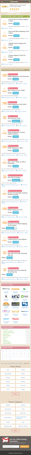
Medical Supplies (6, 341)
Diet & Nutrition (6, 334)
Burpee (8, 381)
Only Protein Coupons (24, 300)
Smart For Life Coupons (15, 314)
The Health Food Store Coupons (15, 307)
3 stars (14, 9)
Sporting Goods (8, 426)
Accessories (8, 413)
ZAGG (8, 385)
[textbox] (11, 446)
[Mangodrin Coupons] (15, 289)
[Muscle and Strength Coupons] (25, 304)
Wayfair (23, 377)
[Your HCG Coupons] (6, 304)
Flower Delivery (8, 417)
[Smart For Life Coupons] (15, 311)
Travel (23, 409)
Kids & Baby (8, 409)
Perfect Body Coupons (24, 314)
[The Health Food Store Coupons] (15, 304)
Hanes (23, 389)
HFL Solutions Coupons (15, 300)
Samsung (23, 385)
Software (23, 405)
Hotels (8, 422)
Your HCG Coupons (6, 307)
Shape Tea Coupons (6, 300)
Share (11, 28)
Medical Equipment (7, 335)
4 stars (16, 9)
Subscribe (25, 446)
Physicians (5, 340)
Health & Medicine (11, 363)
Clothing (8, 405)
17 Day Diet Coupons (6, 314)
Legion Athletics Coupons (6, 322)
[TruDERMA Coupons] (6, 289)
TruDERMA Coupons (6, 292)
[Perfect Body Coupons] (25, 311)
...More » (27, 26)
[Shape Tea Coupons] (6, 296)
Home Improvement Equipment (21, 417)
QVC (8, 389)
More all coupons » (9, 83)
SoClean (8, 377)
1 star (10, 9)
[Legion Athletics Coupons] (6, 319)
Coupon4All (14, 2)
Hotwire (23, 369)
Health (5, 363)
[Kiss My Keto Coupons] (15, 319)
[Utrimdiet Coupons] (25, 289)
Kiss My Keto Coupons (15, 322)
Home (2, 363)
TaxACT (23, 373)
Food (23, 422)
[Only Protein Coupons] (25, 296)
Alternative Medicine (7, 343)
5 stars (18, 9)
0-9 (2, 350)
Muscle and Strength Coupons (25, 307)
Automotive (23, 413)
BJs (8, 369)
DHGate (23, 381)
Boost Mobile (8, 373)
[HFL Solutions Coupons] (15, 296)
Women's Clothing (23, 426)
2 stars (12, 9)
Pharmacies (5, 329)
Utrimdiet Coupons (25, 291)
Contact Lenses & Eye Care (8, 332)
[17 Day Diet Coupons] (6, 311)
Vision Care (5, 337)
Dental (4, 338)
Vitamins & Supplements (8, 331)
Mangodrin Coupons (15, 292)
